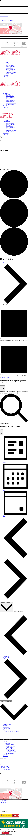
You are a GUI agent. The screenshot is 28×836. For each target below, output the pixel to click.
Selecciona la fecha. (18, 611)
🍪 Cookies (5, 833)
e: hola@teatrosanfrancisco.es (5, 17)
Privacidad (9, 831)
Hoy (1, 601)
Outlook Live (6, 728)
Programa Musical (10, 749)
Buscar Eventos (4, 423)
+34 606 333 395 (5, 767)
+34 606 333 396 (5, 769)
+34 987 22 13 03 (5, 766)
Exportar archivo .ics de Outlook (11, 731)
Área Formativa (10, 750)
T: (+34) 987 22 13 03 (4, 16)
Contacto (5, 756)
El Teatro (5, 741)
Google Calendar (7, 724)
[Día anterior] (15, 557)
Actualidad (5, 754)
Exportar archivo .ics (8, 730)
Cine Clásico (9, 747)
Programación (6, 743)
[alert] (14, 324)
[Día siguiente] (15, 598)
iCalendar (5, 725)
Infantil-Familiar (10, 744)
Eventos (5, 263)
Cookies (15, 831)
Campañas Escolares (11, 751)
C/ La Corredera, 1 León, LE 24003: (7, 20)
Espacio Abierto (10, 753)
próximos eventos (6, 341)
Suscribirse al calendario (6, 701)
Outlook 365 (6, 727)
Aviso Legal (3, 831)
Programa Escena (10, 746)
